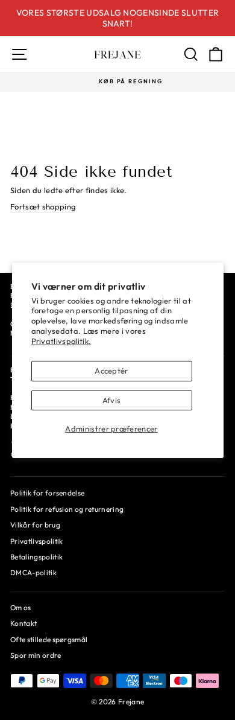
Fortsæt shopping (42, 206)
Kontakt (23, 623)
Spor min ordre (35, 655)
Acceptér (111, 370)
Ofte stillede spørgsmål (48, 639)
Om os (20, 607)
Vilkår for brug (35, 524)
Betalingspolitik (36, 556)
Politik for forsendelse (47, 492)
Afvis (111, 400)
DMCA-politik (33, 572)
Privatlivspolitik (36, 541)
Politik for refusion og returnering (67, 509)
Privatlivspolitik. (61, 341)
